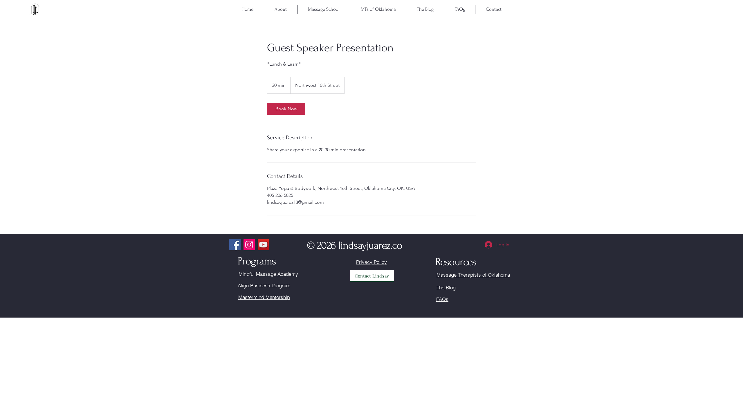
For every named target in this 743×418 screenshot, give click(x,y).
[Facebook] (235, 244)
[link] (286, 109)
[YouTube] (263, 244)
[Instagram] (249, 244)
